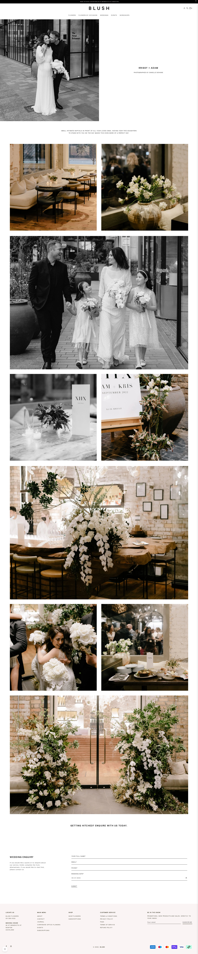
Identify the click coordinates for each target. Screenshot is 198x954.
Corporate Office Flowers (48, 924)
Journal (40, 922)
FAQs (102, 922)
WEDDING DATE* (77, 873)
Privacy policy (106, 919)
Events (40, 927)
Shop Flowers (75, 916)
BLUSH (102, 947)
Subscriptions (43, 930)
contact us (19, 869)
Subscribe (187, 922)
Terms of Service (107, 924)
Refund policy (106, 927)
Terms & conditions (108, 916)
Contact (41, 919)
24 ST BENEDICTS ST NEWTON (14, 925)
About (39, 916)
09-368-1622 (10, 918)
